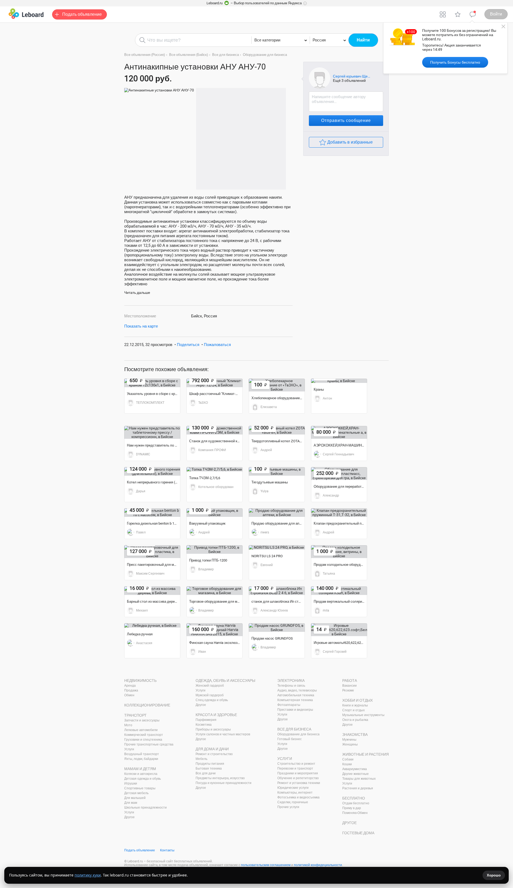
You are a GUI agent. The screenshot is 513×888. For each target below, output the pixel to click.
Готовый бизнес (289, 739)
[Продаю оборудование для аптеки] (277, 512)
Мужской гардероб (210, 695)
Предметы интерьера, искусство (220, 778)
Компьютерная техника (295, 700)
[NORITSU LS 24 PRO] (277, 547)
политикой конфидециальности (318, 865)
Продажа (131, 690)
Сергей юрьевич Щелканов (351, 76)
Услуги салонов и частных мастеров (223, 734)
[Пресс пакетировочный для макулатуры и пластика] (152, 551)
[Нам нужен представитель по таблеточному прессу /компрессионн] (152, 432)
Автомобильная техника (295, 695)
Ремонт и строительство (214, 754)
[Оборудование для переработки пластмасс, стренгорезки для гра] (339, 473)
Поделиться (188, 344)
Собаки (347, 759)
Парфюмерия (206, 720)
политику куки (88, 875)
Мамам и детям (140, 769)
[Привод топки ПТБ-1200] (214, 549)
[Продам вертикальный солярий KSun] (339, 590)
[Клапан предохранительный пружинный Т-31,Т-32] (339, 512)
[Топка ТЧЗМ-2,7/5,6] (214, 469)
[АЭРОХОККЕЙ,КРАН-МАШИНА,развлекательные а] (339, 432)
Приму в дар (351, 808)
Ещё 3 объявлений (349, 80)
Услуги (129, 749)
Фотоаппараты (288, 705)
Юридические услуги (293, 788)
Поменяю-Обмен (355, 813)
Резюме (348, 690)
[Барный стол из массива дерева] (152, 590)
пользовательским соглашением (265, 865)
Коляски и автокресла (140, 774)
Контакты (167, 850)
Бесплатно (353, 798)
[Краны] (339, 381)
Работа (349, 680)
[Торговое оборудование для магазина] (214, 590)
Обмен (129, 695)
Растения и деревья (357, 788)
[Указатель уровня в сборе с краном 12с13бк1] (152, 383)
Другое (129, 817)
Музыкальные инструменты (363, 715)
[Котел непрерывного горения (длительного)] (152, 471)
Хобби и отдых (357, 700)
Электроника (291, 680)
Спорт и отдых (353, 710)
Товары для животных (359, 779)
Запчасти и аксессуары (142, 720)
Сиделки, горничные (292, 802)
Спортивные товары (140, 788)
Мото (128, 725)
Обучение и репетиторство (298, 778)
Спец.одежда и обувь (212, 700)
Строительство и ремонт (296, 764)
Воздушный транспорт (141, 754)
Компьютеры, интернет (295, 792)
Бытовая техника (209, 768)
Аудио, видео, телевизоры (297, 690)
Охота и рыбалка (355, 720)
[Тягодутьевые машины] (277, 471)
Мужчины (349, 739)
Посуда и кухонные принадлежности (223, 783)
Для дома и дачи (212, 749)
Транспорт (135, 715)
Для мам (130, 803)
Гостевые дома (358, 833)
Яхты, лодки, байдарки (141, 759)
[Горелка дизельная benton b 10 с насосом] (152, 512)
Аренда (130, 685)
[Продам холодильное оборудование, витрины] (339, 551)
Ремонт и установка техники (298, 783)
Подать (82, 14)
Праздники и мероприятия (297, 773)
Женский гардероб (210, 685)
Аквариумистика (354, 769)
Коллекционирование (147, 705)
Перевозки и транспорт (295, 768)
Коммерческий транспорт (143, 735)
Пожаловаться (217, 344)
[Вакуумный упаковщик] (214, 512)
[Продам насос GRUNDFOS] (277, 627)
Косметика (204, 724)
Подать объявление (139, 850)
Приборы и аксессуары (213, 729)
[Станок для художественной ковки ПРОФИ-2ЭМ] (214, 430)
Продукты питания (210, 764)
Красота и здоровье (216, 715)
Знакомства (355, 734)
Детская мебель (136, 793)
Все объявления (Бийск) (188, 55)
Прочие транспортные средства (148, 744)
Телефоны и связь (291, 685)
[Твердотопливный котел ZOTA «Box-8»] (277, 430)
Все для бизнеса (225, 55)
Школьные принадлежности (145, 807)
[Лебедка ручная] (152, 625)
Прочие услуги (288, 807)
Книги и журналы (355, 705)
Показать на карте (141, 326)
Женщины (350, 744)
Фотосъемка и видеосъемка (298, 797)
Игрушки (130, 783)
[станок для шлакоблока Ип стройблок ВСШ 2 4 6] (277, 590)
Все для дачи (206, 773)
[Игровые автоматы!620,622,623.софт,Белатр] (339, 629)
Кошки (347, 764)
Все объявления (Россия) (144, 55)
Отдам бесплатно (355, 803)
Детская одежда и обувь (142, 779)
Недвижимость (140, 680)
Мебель (201, 759)
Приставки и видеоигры (295, 710)
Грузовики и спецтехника (143, 739)
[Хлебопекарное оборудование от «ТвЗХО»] (277, 385)
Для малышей (135, 798)
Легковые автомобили (141, 730)
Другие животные (355, 774)
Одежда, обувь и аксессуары (225, 680)
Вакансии (349, 685)
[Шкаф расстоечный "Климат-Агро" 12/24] (214, 383)
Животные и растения (365, 754)
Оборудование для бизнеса (265, 55)
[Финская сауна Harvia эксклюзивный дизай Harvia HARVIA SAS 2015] (214, 629)
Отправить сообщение (346, 120)
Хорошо (494, 875)
